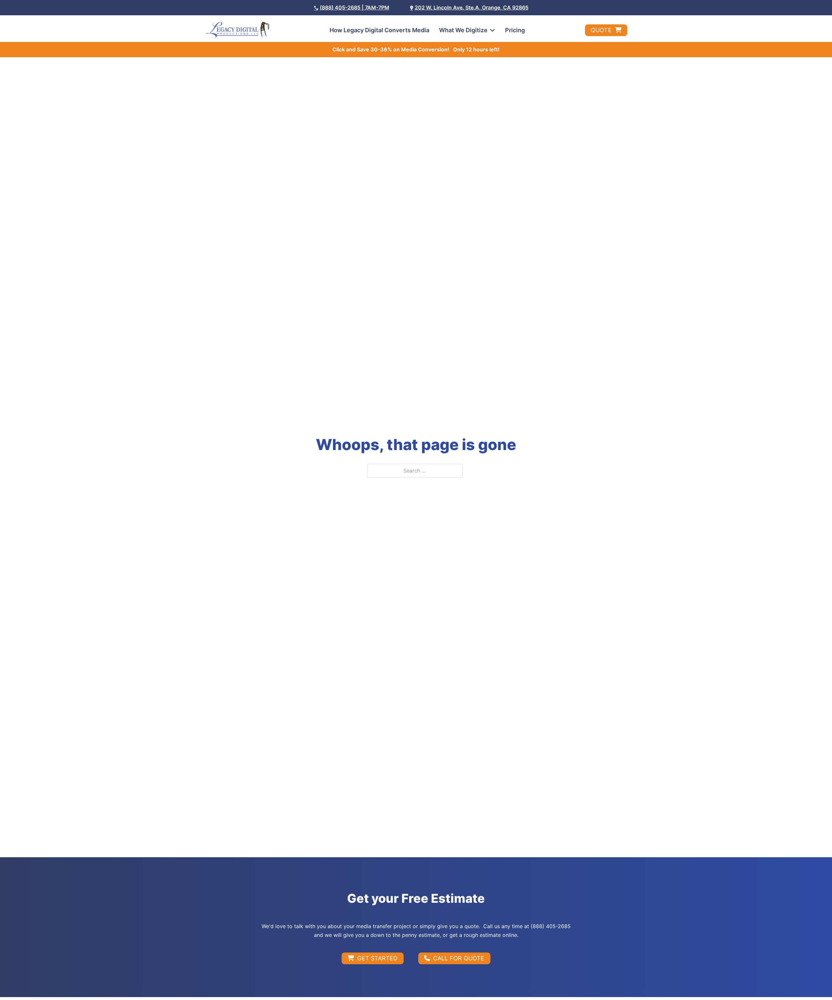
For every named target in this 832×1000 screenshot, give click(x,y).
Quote (601, 30)
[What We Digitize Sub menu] (492, 30)
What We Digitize (463, 30)
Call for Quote (459, 958)
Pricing (515, 30)
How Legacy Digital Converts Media (379, 30)
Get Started (377, 958)
